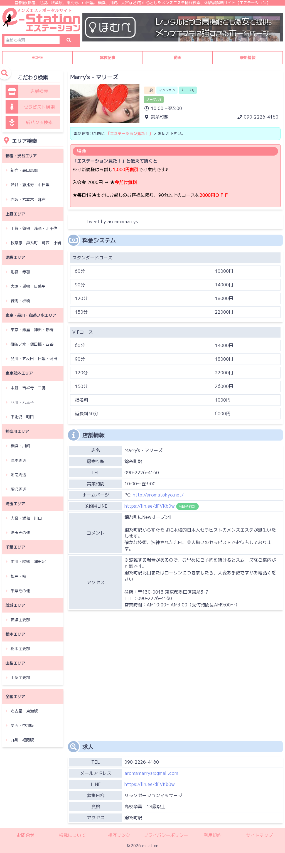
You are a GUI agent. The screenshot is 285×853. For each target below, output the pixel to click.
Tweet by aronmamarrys (112, 221)
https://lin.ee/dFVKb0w (149, 784)
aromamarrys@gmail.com (151, 773)
